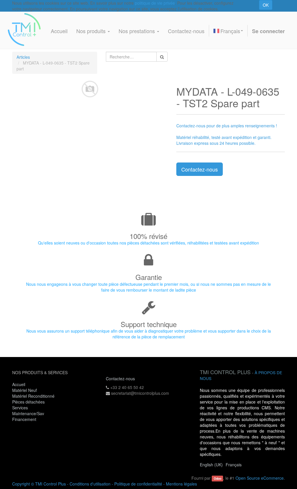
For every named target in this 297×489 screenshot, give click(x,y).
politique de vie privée (155, 3)
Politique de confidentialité (138, 484)
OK (266, 5)
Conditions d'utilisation (90, 484)
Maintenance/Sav (28, 413)
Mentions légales (181, 484)
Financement (24, 419)
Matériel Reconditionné (33, 396)
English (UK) (211, 464)
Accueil (18, 384)
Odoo (217, 478)
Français (230, 31)
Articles (23, 57)
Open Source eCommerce (260, 478)
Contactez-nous (199, 169)
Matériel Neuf (24, 390)
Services (20, 408)
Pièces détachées (28, 402)
